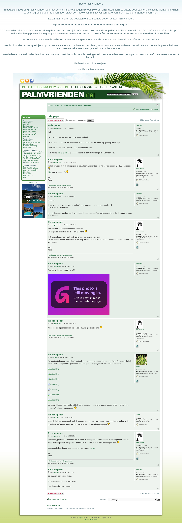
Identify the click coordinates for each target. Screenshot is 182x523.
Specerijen (88, 105)
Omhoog (158, 155)
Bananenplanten (28, 144)
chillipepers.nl (63, 153)
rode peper (53, 116)
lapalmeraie (57, 162)
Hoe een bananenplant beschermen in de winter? (32, 156)
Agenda (26, 124)
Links (25, 177)
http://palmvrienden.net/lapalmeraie (60, 185)
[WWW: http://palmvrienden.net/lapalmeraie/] (137, 184)
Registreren (146, 109)
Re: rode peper (55, 159)
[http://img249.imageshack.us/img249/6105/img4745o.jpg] (53, 374)
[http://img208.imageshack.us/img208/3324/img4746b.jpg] (53, 379)
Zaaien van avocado (32, 162)
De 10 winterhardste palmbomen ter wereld (31, 159)
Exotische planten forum (73, 105)
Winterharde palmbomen (31, 142)
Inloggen (156, 109)
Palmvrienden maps (30, 133)
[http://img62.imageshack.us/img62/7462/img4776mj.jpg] (53, 395)
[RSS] (27, 82)
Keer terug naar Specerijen (57, 499)
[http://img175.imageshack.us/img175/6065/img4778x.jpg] (53, 400)
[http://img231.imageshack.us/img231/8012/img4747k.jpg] (53, 384)
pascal (55, 417)
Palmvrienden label (29, 134)
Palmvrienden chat (29, 129)
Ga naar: (103, 499)
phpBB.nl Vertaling (91, 519)
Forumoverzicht (56, 105)
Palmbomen (27, 141)
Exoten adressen (29, 167)
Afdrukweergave (157, 105)
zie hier (93, 448)
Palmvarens (27, 147)
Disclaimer (27, 174)
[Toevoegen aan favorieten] (22, 82)
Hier (49, 172)
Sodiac (55, 357)
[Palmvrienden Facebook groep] (32, 82)
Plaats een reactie (53, 119)
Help (137, 109)
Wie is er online (53, 505)
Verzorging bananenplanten (34, 152)
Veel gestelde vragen (30, 169)
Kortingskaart (28, 126)
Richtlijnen (26, 172)
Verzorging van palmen (33, 153)
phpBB (81, 517)
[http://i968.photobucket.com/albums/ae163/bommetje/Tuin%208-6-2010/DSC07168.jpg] (78, 314)
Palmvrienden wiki (29, 131)
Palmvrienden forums (31, 128)
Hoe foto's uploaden (30, 170)
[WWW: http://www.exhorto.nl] (137, 381)
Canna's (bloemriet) (30, 146)
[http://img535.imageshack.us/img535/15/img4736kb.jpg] (53, 369)
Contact (26, 136)
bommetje (56, 128)
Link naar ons (28, 175)
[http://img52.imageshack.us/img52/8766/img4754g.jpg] (53, 389)
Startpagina (27, 122)
